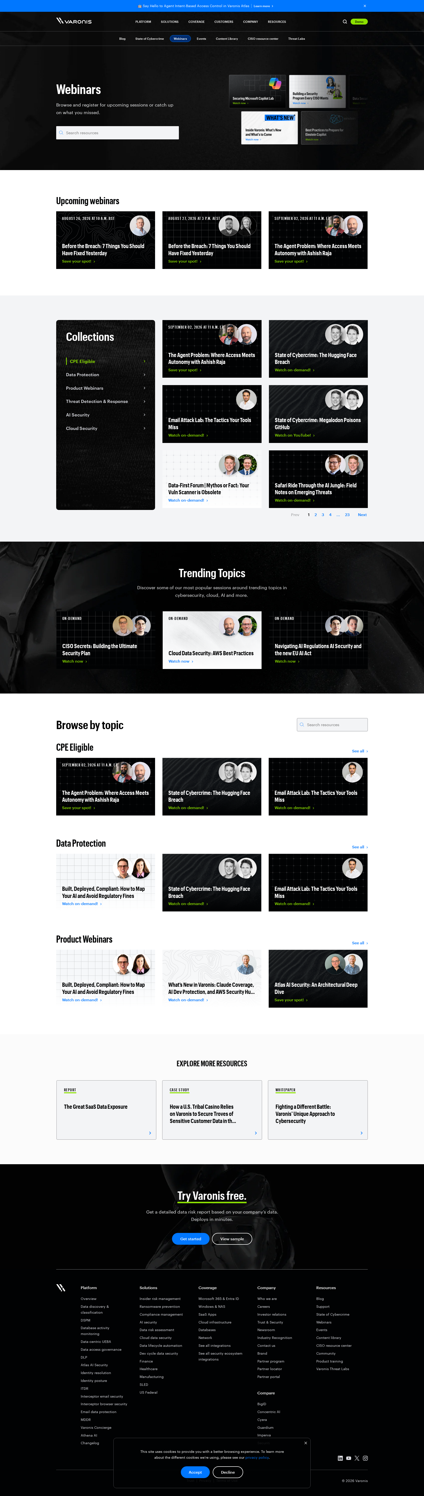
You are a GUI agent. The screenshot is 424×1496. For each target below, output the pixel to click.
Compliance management (161, 1314)
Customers (223, 21)
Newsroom (266, 1330)
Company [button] (250, 21)
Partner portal (268, 1377)
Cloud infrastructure (215, 1322)
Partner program (270, 1361)
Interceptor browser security (104, 1404)
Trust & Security (270, 1322)
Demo (359, 21)
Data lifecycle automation (161, 1345)
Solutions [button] (170, 21)
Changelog (90, 1443)
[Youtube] (348, 1459)
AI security (148, 1322)
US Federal (149, 1392)
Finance (146, 1361)
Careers (263, 1306)
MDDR (86, 1419)
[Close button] (365, 6)
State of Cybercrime (149, 38)
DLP (84, 1357)
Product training (329, 1361)
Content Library (227, 38)
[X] (357, 1459)
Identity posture (94, 1380)
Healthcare (149, 1369)
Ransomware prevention (160, 1306)
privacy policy (257, 1457)
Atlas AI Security (94, 1365)
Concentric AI (268, 1412)
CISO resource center (263, 38)
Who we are (267, 1298)
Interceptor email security (102, 1396)
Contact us (266, 1345)
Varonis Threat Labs (332, 1369)
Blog (122, 38)
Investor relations (271, 1314)
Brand (262, 1353)
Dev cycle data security (159, 1353)
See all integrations (215, 1345)
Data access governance (101, 1349)
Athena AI (89, 1435)
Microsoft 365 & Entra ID (219, 1298)
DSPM (85, 1320)
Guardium (265, 1427)
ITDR (84, 1388)
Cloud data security (156, 1338)
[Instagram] (365, 1459)
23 (347, 514)
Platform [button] (143, 21)
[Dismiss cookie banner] (305, 1443)
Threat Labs (296, 38)
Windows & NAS (212, 1306)
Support (323, 1306)
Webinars (323, 1322)
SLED (144, 1384)
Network (205, 1338)
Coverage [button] (196, 21)
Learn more (262, 6)
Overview (88, 1298)
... (338, 514)
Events (201, 38)
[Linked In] (340, 1459)
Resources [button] (277, 21)
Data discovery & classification (95, 1309)
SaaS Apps (207, 1314)
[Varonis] (74, 21)
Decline (228, 1472)
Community (326, 1353)
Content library (328, 1338)
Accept (195, 1472)
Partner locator (269, 1369)
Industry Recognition (274, 1338)
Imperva (264, 1435)
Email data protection (99, 1412)
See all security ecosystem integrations (220, 1356)
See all (358, 751)
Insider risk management (160, 1298)
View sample (232, 1238)
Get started (190, 1238)
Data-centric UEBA (96, 1341)
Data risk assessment (157, 1330)
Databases (207, 1330)
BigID (261, 1404)
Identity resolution (96, 1373)
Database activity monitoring (95, 1331)
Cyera (262, 1419)
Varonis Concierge (96, 1427)
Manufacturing (152, 1377)
